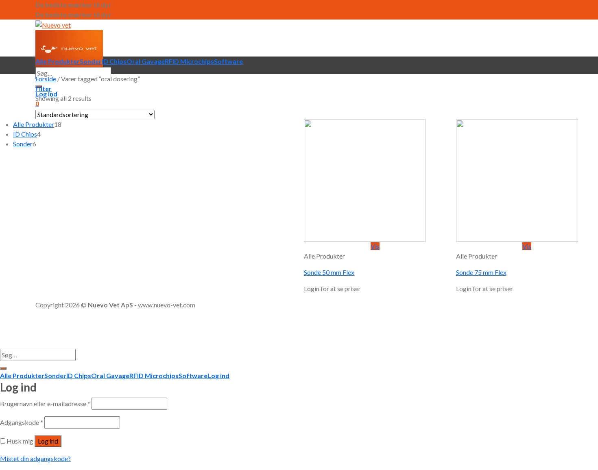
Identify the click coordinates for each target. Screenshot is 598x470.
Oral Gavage (146, 61)
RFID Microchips (189, 61)
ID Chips (114, 61)
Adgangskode (21, 422)
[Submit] (3, 368)
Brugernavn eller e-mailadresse (45, 403)
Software (228, 61)
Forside (45, 79)
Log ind (48, 441)
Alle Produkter (57, 61)
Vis (375, 246)
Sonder (91, 61)
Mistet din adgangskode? (35, 458)
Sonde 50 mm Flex (329, 272)
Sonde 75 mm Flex (481, 272)
